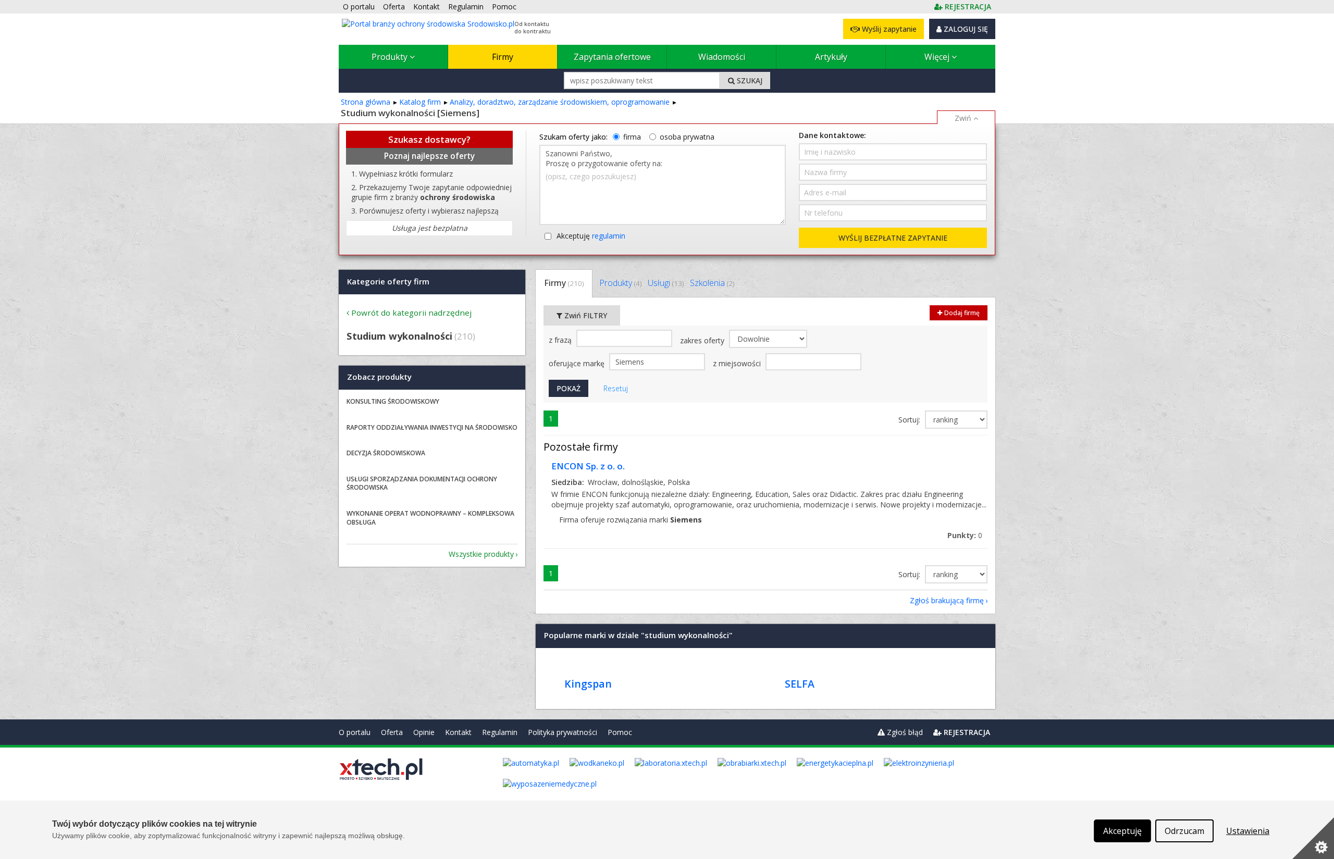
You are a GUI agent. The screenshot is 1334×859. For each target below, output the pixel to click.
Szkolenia (712, 283)
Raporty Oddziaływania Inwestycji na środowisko (432, 427)
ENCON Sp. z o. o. (588, 466)
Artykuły (831, 57)
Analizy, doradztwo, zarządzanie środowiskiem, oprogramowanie (560, 102)
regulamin (608, 236)
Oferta (392, 732)
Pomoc (620, 732)
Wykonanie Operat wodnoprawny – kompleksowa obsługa (430, 518)
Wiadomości (721, 57)
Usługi (666, 283)
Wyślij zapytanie (888, 29)
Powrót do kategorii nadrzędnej (411, 312)
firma (632, 137)
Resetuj (615, 388)
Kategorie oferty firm (388, 281)
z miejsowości (738, 363)
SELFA (799, 684)
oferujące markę (578, 363)
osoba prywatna (687, 137)
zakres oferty (703, 340)
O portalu (354, 732)
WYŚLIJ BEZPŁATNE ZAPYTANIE (892, 238)
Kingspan (588, 684)
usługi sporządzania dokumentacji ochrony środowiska (422, 483)
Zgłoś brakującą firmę (947, 600)
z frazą (561, 340)
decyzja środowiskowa (386, 453)
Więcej (938, 57)
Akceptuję (591, 236)
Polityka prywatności (562, 732)
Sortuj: (910, 420)
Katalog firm (420, 102)
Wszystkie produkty (481, 554)
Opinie (424, 732)
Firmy (502, 57)
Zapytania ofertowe (612, 57)
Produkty (391, 57)
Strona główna (365, 102)
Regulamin (499, 732)
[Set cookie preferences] (1313, 838)
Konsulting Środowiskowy (393, 401)
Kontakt (458, 732)
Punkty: (964, 535)
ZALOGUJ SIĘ (965, 29)
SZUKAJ (748, 80)
